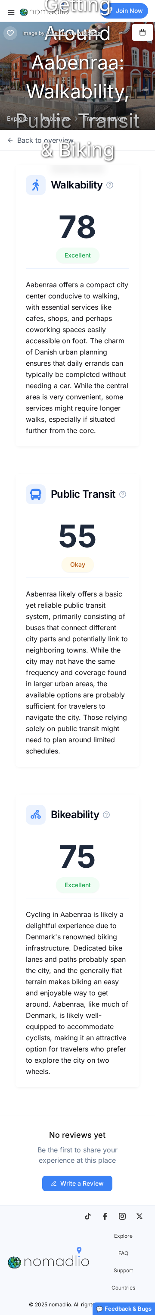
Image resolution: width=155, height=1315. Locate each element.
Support (123, 1270)
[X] (139, 1216)
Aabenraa (55, 118)
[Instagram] (122, 1216)
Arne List (57, 33)
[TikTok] (87, 1216)
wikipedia (89, 33)
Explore (17, 118)
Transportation (104, 118)
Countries (123, 1287)
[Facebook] (105, 1216)
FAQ (123, 1253)
